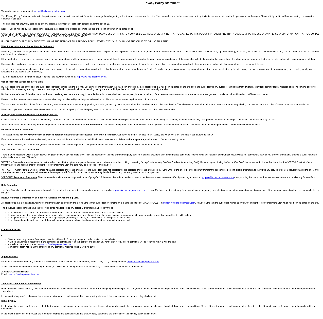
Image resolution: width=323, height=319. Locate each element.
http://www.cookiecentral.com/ (91, 76)
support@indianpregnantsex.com (49, 11)
